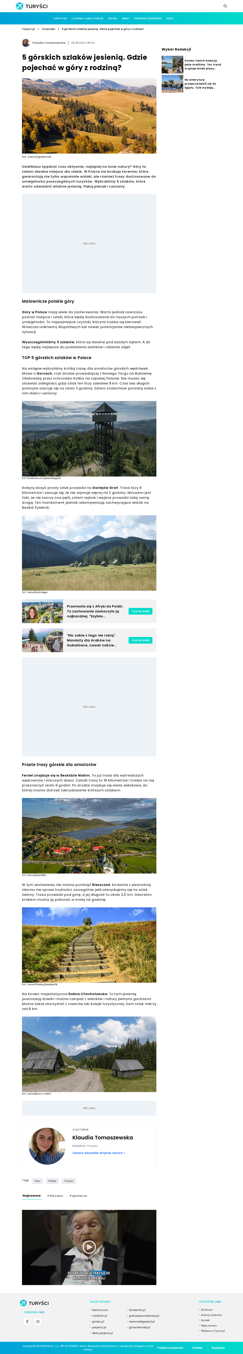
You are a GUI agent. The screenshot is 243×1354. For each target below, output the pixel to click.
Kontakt (197, 1347)
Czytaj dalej (140, 611)
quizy (170, 18)
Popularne (78, 1196)
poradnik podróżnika (148, 18)
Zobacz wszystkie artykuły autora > (98, 1153)
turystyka (60, 18)
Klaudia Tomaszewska (49, 43)
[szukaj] (225, 6)
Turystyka (48, 29)
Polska (52, 1181)
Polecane (55, 1196)
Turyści (68, 1181)
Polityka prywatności (170, 1347)
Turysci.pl (28, 29)
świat (125, 18)
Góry (37, 1181)
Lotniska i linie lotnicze (87, 18)
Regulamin (218, 1347)
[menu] (27, 1321)
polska (112, 18)
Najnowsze (32, 1196)
